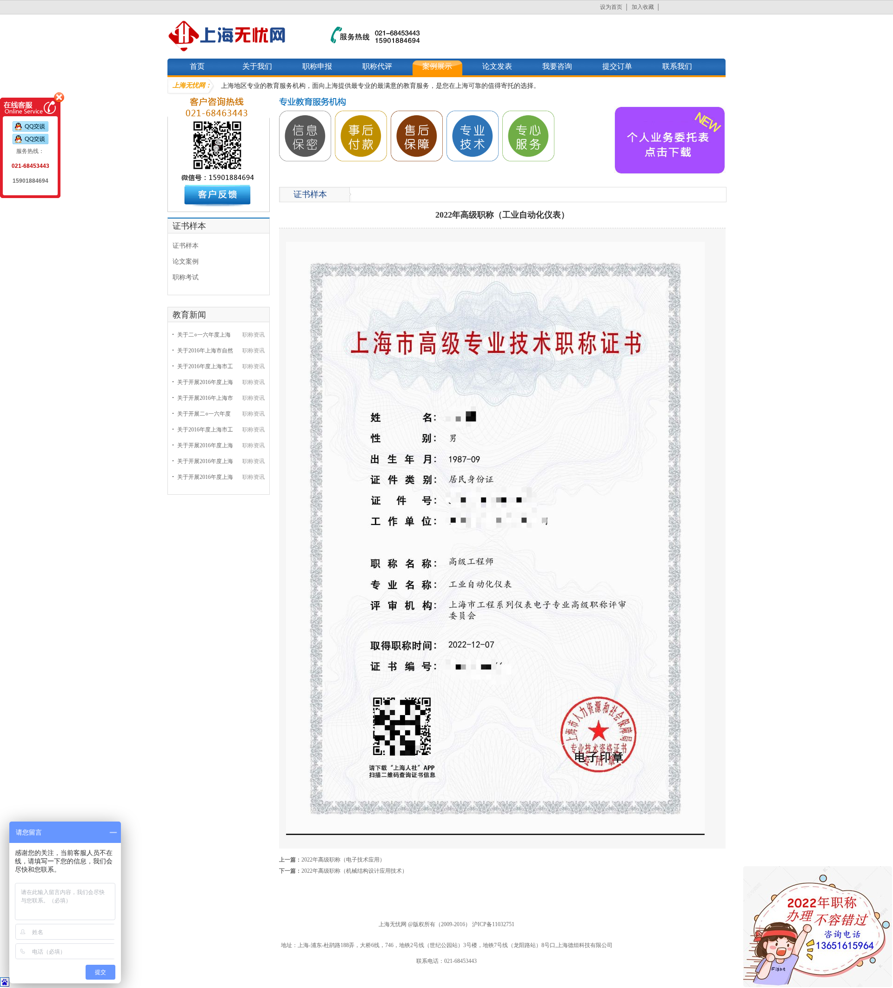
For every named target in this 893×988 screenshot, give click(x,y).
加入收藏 (643, 7)
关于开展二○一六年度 (204, 414)
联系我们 (677, 66)
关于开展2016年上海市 (205, 398)
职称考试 (186, 277)
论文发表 (497, 66)
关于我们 (257, 66)
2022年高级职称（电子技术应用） (343, 859)
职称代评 (377, 66)
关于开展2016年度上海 (205, 382)
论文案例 (186, 261)
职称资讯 (253, 335)
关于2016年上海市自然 (205, 350)
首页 (197, 66)
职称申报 (317, 66)
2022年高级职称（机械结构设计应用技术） (354, 871)
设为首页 (611, 7)
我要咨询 (557, 66)
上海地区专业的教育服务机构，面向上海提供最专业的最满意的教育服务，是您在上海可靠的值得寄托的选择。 (380, 85)
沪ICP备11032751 (493, 924)
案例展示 (437, 66)
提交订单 (617, 66)
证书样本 (186, 245)
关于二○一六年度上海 (204, 335)
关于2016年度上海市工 (205, 366)
